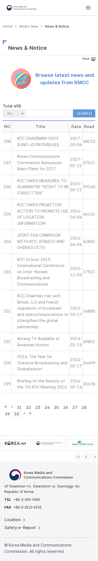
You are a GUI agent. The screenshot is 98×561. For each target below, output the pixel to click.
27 (74, 407)
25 (56, 407)
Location (13, 519)
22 (28, 407)
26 (65, 407)
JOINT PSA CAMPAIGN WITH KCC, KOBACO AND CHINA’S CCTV (41, 241)
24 (47, 407)
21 (19, 407)
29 (7, 414)
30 (16, 414)
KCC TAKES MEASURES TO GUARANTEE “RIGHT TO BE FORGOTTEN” (43, 187)
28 (84, 407)
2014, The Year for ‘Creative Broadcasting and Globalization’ (42, 362)
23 (37, 407)
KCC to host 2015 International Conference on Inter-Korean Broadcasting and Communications (41, 272)
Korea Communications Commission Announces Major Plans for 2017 (39, 162)
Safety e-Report (21, 527)
